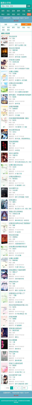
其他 (13, 14)
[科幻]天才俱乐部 (14, 48)
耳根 (14, 283)
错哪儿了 (15, 272)
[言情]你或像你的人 (15, 176)
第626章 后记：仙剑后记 (22, 220)
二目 (14, 377)
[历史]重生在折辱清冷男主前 (18, 247)
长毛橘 (14, 73)
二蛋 (14, 342)
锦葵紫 (14, 318)
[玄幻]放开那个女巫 (15, 375)
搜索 (28, 6)
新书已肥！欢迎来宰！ (21, 57)
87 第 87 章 (18, 173)
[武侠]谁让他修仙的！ (16, 328)
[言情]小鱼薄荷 (13, 258)
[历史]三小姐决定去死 (16, 363)
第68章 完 (18, 348)
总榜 (26, 24)
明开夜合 (15, 178)
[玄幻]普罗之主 (13, 188)
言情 (8, 14)
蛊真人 (14, 202)
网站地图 (16, 402)
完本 (23, 14)
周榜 (6, 24)
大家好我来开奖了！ (20, 243)
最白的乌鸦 (16, 330)
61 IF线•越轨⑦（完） (21, 313)
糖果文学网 (6, 3)
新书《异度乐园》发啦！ (22, 384)
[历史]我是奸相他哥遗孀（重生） (19, 118)
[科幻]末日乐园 (13, 235)
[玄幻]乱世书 (13, 36)
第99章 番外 (18, 360)
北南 (14, 353)
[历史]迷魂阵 (13, 317)
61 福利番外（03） (20, 185)
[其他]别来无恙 (13, 352)
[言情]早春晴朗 (13, 106)
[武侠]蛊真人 (13, 200)
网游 (29, 11)
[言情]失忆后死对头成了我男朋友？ (20, 223)
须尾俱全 (15, 237)
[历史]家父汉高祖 (14, 60)
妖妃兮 (14, 248)
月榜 (16, 24)
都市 (18, 11)
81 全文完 (18, 232)
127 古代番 (18, 255)
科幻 (3, 14)
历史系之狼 (16, 62)
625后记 (17, 150)
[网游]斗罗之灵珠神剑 (16, 211)
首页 (3, 11)
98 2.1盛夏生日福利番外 (22, 92)
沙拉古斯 (15, 190)
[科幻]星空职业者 (14, 130)
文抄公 (14, 132)
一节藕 (14, 295)
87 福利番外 (18, 325)
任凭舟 (14, 85)
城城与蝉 (15, 50)
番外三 (17, 337)
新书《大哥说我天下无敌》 (22, 68)
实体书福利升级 (19, 278)
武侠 (13, 11)
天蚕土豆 (15, 155)
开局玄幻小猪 (16, 213)
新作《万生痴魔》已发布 (22, 197)
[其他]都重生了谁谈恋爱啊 (17, 270)
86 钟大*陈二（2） (20, 372)
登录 (29, 14)
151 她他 (17, 115)
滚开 (14, 143)
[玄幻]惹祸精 (13, 340)
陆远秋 (14, 97)
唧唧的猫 (15, 260)
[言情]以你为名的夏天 (16, 83)
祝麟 (14, 225)
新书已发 (17, 103)
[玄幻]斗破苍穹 (13, 153)
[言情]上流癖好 (13, 71)
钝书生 (14, 120)
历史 (23, 11)
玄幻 (8, 11)
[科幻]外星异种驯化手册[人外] (18, 305)
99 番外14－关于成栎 (21, 80)
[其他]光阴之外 (13, 282)
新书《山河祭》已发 (20, 45)
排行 (18, 14)
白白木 (14, 167)
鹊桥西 (14, 365)
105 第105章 (18, 302)
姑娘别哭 (15, 108)
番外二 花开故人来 (20, 290)
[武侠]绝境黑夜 (13, 141)
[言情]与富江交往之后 (16, 165)
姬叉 (14, 38)
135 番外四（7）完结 (21, 127)
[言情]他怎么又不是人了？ (17, 293)
